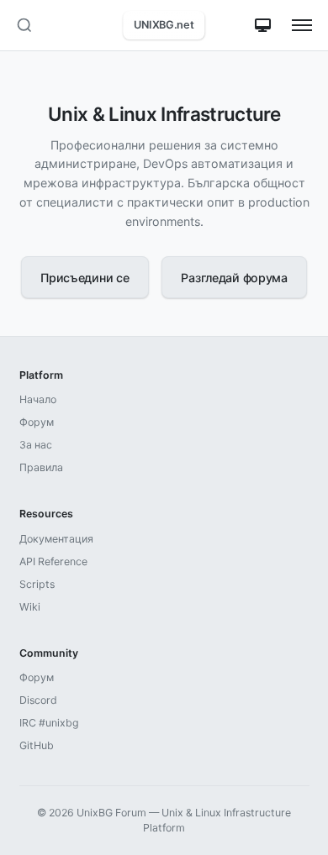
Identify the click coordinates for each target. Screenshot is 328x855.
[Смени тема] (262, 25)
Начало (37, 399)
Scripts (37, 584)
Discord (38, 700)
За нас (35, 444)
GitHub (36, 745)
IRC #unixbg (49, 722)
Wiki (29, 607)
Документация (56, 538)
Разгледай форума (234, 277)
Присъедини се (84, 277)
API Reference (53, 561)
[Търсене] (24, 25)
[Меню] (302, 25)
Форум (36, 422)
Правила (41, 467)
